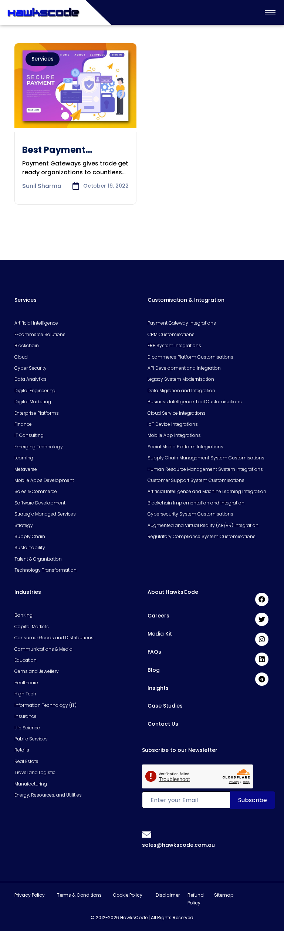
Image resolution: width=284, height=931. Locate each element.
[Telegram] (261, 679)
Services (42, 58)
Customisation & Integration (186, 300)
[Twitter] (261, 619)
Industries (27, 592)
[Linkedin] (261, 659)
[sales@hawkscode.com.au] (147, 834)
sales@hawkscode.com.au (178, 845)
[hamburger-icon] (270, 12)
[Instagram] (261, 639)
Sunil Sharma (41, 186)
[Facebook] (261, 599)
